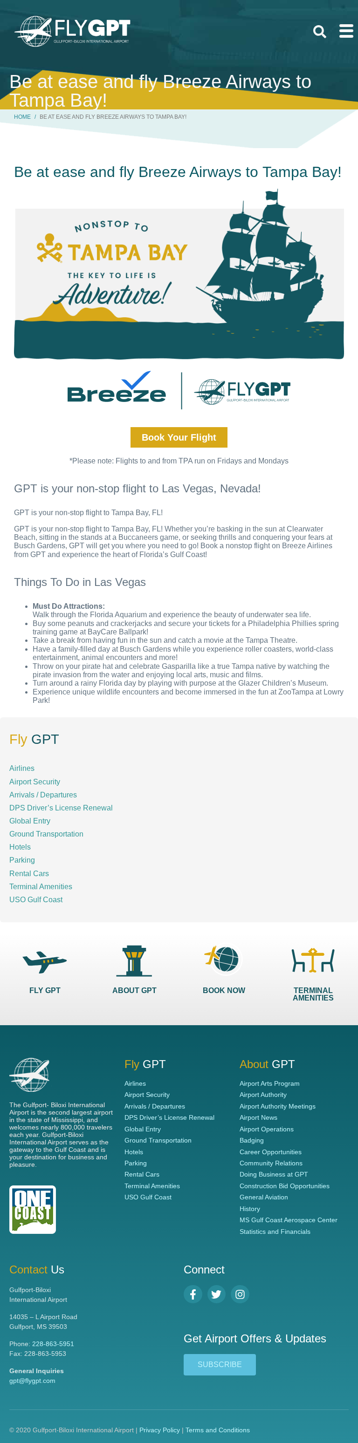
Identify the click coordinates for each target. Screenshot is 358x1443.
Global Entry (29, 821)
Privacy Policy (159, 1430)
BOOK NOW (224, 990)
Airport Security (34, 781)
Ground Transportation (46, 834)
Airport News (258, 1117)
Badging (252, 1140)
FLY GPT (45, 990)
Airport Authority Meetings (278, 1106)
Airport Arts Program (270, 1083)
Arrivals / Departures (43, 794)
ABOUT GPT (134, 990)
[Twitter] (216, 1294)
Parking (22, 860)
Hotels (20, 847)
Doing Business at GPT (274, 1174)
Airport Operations (267, 1129)
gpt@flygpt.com (32, 1380)
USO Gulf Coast (35, 899)
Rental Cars (29, 873)
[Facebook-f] (193, 1294)
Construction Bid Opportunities (285, 1186)
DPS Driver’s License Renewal (61, 807)
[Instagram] (240, 1294)
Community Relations (271, 1163)
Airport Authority (263, 1094)
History (250, 1208)
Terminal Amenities (40, 886)
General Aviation (264, 1197)
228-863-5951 (53, 1344)
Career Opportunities (271, 1152)
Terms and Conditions (218, 1430)
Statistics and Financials (275, 1231)
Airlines (21, 768)
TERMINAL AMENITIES (313, 994)
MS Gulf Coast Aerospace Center (288, 1220)
